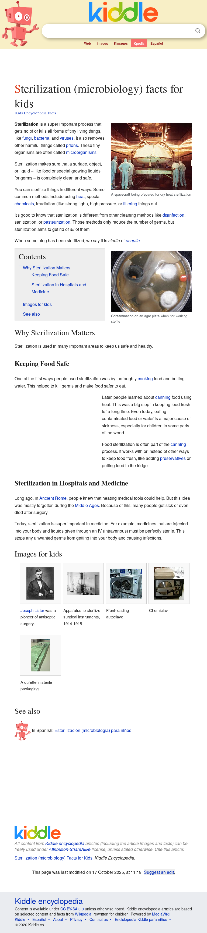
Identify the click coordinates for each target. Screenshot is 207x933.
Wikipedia (83, 914)
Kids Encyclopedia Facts (35, 112)
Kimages (121, 43)
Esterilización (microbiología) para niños (92, 730)
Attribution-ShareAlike (70, 849)
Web (87, 43)
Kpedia (139, 43)
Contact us (98, 919)
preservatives (173, 458)
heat (80, 196)
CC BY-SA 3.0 (72, 908)
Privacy (76, 919)
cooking (145, 378)
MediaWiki (161, 914)
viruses (67, 138)
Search (197, 31)
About (58, 919)
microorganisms (81, 152)
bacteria (41, 138)
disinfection (173, 215)
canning (163, 397)
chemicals (24, 203)
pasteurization (56, 222)
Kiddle (20, 919)
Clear (186, 31)
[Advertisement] (104, 64)
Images (102, 43)
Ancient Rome (53, 498)
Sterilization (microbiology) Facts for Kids (53, 858)
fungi (27, 138)
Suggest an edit (159, 872)
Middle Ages (87, 505)
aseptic (133, 240)
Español (156, 43)
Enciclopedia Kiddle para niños (141, 919)
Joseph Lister (32, 610)
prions (72, 145)
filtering (130, 203)
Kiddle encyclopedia (64, 843)
